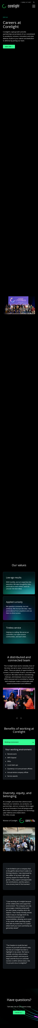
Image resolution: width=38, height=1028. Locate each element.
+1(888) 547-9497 (26, 2)
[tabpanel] (19, 763)
